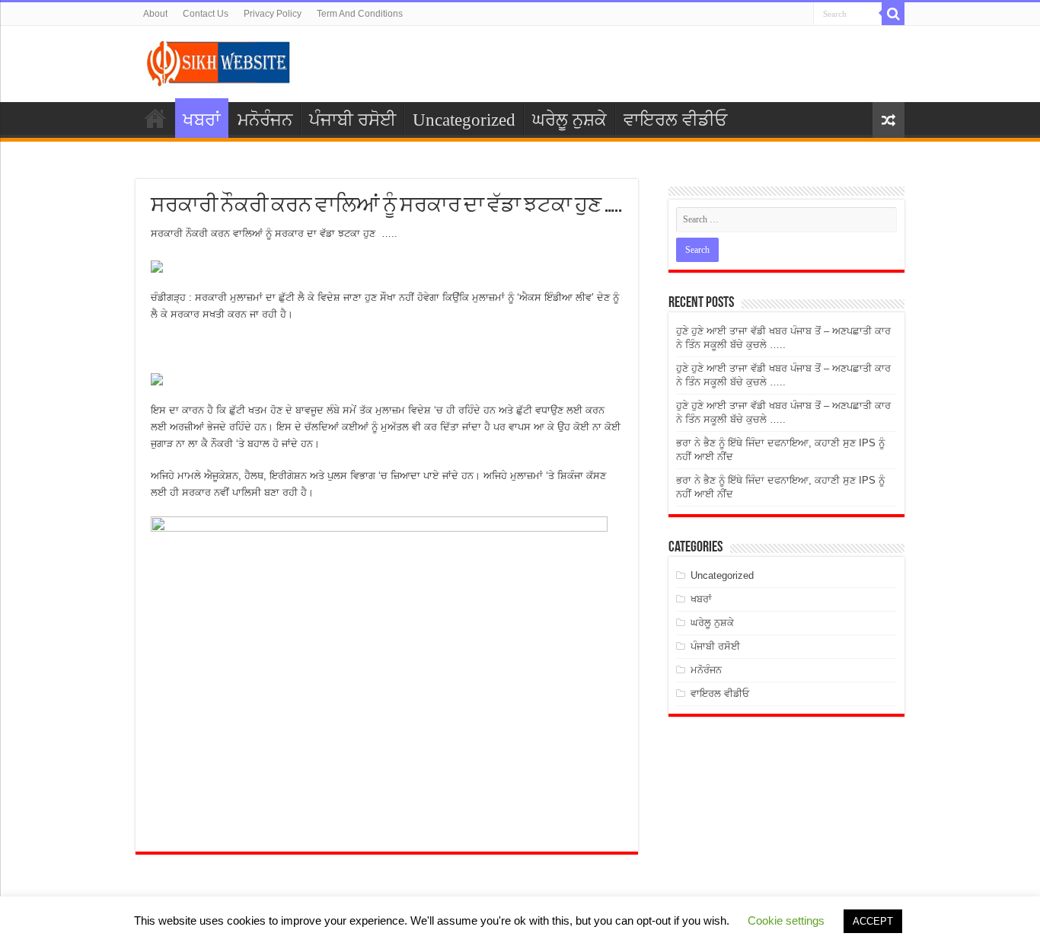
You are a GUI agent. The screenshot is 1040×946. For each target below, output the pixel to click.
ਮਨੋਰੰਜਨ (265, 119)
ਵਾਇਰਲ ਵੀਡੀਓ (675, 119)
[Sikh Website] (219, 61)
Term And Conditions (360, 13)
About (155, 13)
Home (155, 118)
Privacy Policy (272, 13)
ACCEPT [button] (873, 921)
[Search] (893, 13)
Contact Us (205, 13)
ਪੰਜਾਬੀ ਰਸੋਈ (352, 119)
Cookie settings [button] (786, 920)
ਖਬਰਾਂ (202, 119)
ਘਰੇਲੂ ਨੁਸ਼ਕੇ (569, 119)
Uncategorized (464, 119)
